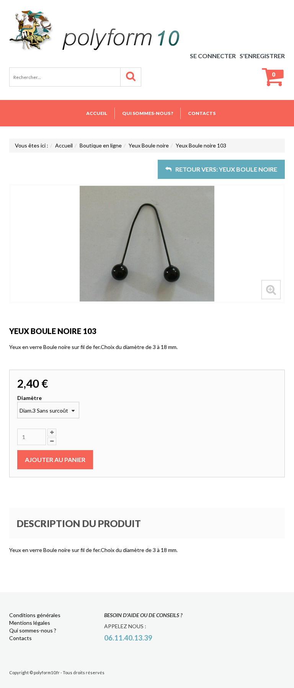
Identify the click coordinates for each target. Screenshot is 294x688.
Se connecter (213, 55)
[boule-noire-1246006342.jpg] (147, 243)
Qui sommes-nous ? (147, 113)
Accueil (96, 113)
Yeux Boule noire (149, 145)
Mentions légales (29, 622)
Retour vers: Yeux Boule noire (226, 169)
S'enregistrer (262, 55)
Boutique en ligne (101, 145)
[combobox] (48, 410)
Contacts (202, 113)
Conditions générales (34, 615)
